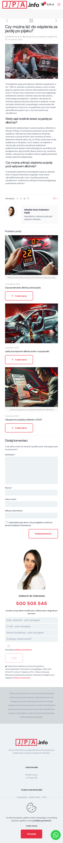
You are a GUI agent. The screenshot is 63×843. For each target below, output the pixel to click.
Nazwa (9, 488)
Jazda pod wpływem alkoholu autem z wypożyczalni (27, 351)
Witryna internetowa (13, 511)
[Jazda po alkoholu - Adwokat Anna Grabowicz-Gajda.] (20, 4)
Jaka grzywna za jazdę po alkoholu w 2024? (23, 419)
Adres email (11, 499)
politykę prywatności (23, 650)
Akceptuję (31, 834)
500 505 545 (31, 603)
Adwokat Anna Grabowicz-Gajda (39, 36)
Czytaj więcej (31, 826)
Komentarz (10, 455)
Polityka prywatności (21, 678)
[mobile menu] (58, 4)
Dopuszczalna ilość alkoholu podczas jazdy (23, 287)
